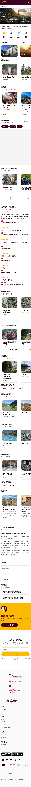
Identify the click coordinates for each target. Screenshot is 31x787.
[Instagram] (15, 760)
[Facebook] (7, 760)
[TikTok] (19, 760)
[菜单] (28, 2)
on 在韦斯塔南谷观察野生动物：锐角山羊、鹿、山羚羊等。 (15, 234)
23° (22, 10)
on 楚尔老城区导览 (5, 248)
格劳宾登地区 (4, 6)
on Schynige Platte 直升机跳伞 (9, 272)
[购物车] (24, 2)
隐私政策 (22, 658)
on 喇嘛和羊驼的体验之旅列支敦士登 (10, 222)
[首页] (5, 2)
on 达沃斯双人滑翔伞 (6, 260)
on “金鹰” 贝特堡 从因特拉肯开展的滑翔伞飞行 (12, 284)
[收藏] (28, 10)
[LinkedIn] (2, 760)
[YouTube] (11, 760)
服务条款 (27, 658)
